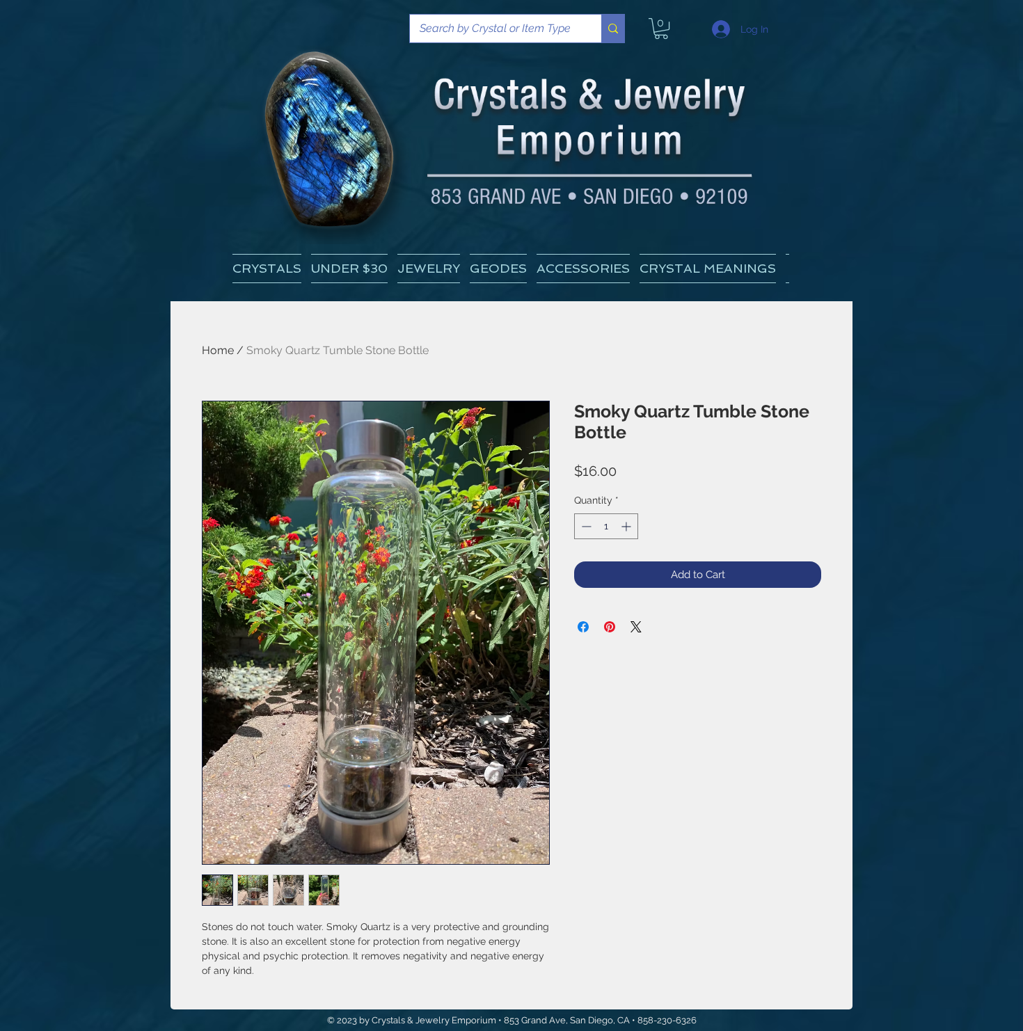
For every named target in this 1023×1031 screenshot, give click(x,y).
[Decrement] (585, 526)
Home (218, 350)
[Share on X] (636, 626)
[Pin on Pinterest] (609, 626)
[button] (708, 268)
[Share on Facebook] (583, 626)
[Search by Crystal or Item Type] (612, 28)
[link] (661, 28)
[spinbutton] (606, 526)
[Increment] (627, 526)
